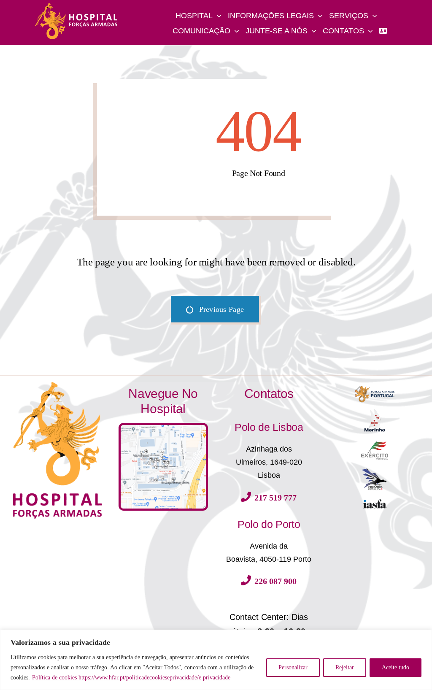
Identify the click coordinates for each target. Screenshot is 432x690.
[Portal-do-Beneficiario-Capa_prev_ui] (374, 501)
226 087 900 (275, 581)
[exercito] (374, 444)
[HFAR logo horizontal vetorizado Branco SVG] (76, 5)
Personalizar (293, 667)
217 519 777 (275, 497)
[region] (216, 660)
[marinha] (374, 410)
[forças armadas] (374, 385)
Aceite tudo (395, 667)
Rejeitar (344, 667)
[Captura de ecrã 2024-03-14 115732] (163, 428)
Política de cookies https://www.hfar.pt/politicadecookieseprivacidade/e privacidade (131, 677)
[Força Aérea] (374, 471)
